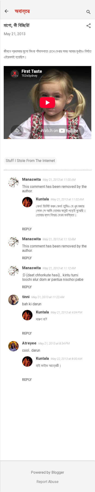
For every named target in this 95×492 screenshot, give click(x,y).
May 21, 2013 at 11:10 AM (59, 239)
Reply (27, 229)
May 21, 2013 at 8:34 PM (54, 343)
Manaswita (31, 179)
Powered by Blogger (47, 472)
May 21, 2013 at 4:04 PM (66, 312)
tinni (26, 297)
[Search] (88, 13)
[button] (88, 26)
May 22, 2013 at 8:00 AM (66, 358)
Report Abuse (47, 481)
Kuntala (42, 199)
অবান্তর (22, 11)
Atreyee (29, 343)
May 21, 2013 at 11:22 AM (47, 297)
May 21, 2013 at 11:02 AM (67, 199)
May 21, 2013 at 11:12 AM (59, 268)
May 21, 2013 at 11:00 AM (59, 179)
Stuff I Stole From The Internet (30, 160)
